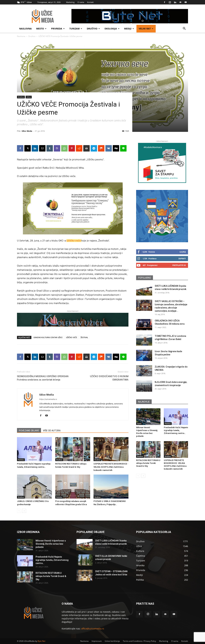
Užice (29, 97)
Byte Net (41, 641)
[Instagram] (169, 2)
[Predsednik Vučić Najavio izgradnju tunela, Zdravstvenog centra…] (34, 449)
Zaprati (182, 258)
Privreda (56, 28)
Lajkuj (183, 252)
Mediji (127, 28)
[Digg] (116, 148)
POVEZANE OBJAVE (29, 430)
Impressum (97, 641)
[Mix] (101, 148)
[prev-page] (19, 511)
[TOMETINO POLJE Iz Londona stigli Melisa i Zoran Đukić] (144, 340)
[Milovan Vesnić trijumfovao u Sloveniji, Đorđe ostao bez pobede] (148, 416)
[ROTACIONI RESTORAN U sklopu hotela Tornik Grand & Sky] (72, 449)
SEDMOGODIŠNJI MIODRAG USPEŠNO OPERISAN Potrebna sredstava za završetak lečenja (42, 378)
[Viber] (57, 148)
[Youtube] (185, 2)
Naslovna (25, 28)
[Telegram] (94, 148)
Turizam (74, 28)
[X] (27, 148)
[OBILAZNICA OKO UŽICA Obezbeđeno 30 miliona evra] (144, 324)
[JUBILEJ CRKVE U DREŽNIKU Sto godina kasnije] (34, 487)
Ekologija (111, 28)
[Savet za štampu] (162, 163)
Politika (21, 460)
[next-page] (24, 511)
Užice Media (27, 131)
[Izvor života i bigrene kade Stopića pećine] (144, 355)
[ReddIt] (79, 148)
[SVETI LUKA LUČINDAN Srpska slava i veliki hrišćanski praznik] (144, 290)
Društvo (92, 28)
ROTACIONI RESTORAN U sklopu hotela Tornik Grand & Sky (148, 463)
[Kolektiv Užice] (72, 320)
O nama (81, 2)
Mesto (40, 28)
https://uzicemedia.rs (48, 399)
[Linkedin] (175, 2)
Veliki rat (145, 28)
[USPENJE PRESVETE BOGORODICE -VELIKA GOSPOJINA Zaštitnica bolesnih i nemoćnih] (111, 449)
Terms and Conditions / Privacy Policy (139, 641)
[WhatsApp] (64, 148)
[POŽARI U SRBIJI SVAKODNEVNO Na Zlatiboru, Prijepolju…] (111, 487)
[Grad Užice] (162, 216)
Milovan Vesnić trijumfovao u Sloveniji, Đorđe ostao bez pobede (51, 543)
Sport (139, 423)
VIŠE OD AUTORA (52, 430)
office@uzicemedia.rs (92, 628)
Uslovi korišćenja (112, 641)
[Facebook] (164, 2)
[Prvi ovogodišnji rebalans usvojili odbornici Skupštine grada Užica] (72, 487)
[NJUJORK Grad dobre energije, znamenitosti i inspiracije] (144, 386)
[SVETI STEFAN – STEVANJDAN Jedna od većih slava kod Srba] (85, 575)
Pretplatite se (179, 265)
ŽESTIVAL (84, 337)
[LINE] (123, 148)
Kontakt (90, 2)
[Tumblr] (49, 148)
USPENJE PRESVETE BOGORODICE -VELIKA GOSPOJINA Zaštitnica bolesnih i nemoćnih (111, 467)
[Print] (86, 148)
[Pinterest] (72, 148)
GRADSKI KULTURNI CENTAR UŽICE (47, 337)
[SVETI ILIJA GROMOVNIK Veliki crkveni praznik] (85, 560)
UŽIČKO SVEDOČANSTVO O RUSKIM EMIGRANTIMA (109, 378)
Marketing (70, 2)
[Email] (42, 148)
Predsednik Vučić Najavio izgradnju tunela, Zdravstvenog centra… (176, 430)
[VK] (108, 148)
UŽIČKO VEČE (71, 337)
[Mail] (180, 2)
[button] (184, 28)
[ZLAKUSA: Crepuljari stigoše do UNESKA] (144, 370)
